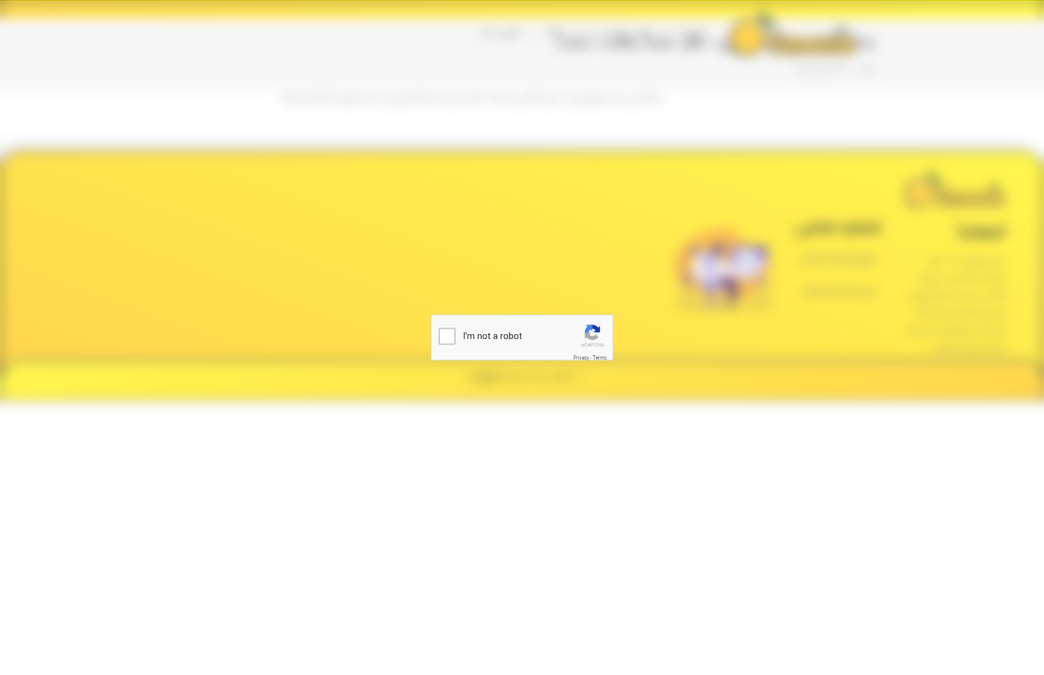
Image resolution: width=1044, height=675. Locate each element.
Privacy (581, 358)
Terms (600, 358)
